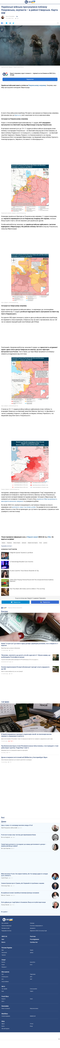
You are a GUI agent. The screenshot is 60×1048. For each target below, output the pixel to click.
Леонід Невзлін (5, 904)
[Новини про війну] (4, 608)
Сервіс (31, 991)
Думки (3, 821)
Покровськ (9, 542)
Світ (3, 939)
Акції (3, 991)
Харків (31, 950)
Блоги (3, 942)
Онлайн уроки (5, 976)
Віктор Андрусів (5, 837)
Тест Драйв (4, 988)
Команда (32, 923)
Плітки (31, 1023)
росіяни (45, 542)
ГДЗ (2, 974)
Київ (3, 950)
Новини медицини (6, 1016)
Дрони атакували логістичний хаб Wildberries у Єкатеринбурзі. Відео (24, 757)
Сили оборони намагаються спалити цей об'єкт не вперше (16, 759)
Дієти (3, 1001)
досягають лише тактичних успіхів (24, 507)
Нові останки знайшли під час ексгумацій (12, 671)
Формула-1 (4, 967)
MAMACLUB (32, 1016)
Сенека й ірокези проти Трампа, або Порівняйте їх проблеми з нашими (22, 883)
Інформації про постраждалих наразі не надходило (14, 750)
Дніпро (31, 952)
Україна (3, 542)
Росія (40, 542)
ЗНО (3, 979)
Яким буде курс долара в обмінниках (10, 648)
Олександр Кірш (5, 885)
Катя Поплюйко (10, 16)
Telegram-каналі (32, 537)
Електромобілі (33, 988)
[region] (30, 100)
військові (24, 542)
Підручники (32, 974)
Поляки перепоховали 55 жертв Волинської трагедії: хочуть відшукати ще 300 (25, 668)
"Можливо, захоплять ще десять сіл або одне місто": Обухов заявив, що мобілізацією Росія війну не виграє (25, 656)
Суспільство (34, 942)
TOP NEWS (5, 702)
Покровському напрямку (37, 85)
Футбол (3, 962)
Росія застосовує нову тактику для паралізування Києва (18, 835)
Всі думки (4, 911)
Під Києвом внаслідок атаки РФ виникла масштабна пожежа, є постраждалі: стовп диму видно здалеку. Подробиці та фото (29, 747)
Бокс (31, 964)
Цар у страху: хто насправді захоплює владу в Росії (17, 825)
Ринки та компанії (6, 1008)
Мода (31, 1026)
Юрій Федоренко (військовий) (9, 827)
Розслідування (34, 939)
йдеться (17, 115)
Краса (3, 1026)
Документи (32, 928)
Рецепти (3, 998)
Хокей (3, 964)
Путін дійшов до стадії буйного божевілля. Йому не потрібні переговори (23, 902)
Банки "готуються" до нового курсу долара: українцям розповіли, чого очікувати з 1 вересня (29, 644)
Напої (31, 998)
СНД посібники (5, 981)
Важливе (4, 611)
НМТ (31, 979)
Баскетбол (32, 962)
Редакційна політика (6, 546)
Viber (49, 537)
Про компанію (5, 923)
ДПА (31, 976)
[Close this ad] (59, 1039)
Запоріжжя (4, 952)
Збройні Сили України (33, 542)
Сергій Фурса (4, 878)
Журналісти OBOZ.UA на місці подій (38, 930)
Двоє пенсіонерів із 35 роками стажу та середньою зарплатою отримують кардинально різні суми (27, 738)
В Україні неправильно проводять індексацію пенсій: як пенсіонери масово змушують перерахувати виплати (26, 735)
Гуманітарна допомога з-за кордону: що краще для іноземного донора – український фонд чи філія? (23, 845)
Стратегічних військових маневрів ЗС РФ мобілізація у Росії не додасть (19, 659)
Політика (33, 936)
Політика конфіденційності (36, 925)
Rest (3, 817)
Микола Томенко (5, 895)
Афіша (3, 1023)
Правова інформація (6, 925)
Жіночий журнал (5, 1028)
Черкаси (4, 955)
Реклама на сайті (6, 928)
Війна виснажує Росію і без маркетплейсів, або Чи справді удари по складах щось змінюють (24, 874)
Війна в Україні (17, 542)
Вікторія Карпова (6, 848)
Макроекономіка (34, 1008)
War (17, 16)
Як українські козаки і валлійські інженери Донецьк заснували (20, 893)
